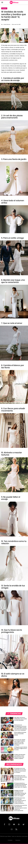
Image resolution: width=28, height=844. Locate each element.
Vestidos (4, 8)
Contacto (10, 840)
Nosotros (18, 840)
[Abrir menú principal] (2, 2)
